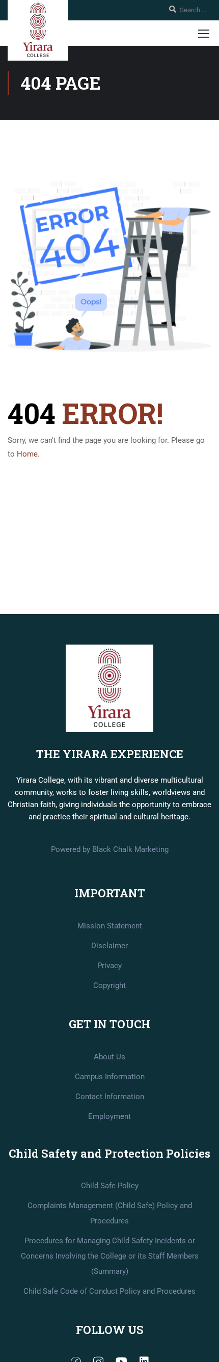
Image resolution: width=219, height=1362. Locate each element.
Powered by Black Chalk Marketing (110, 849)
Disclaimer (109, 945)
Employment (109, 1116)
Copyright (109, 985)
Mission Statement (109, 925)
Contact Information (109, 1096)
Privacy (109, 965)
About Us (109, 1056)
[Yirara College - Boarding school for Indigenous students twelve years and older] (38, 30)
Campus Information (110, 1076)
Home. (28, 454)
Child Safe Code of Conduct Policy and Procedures (109, 1291)
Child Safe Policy (110, 1185)
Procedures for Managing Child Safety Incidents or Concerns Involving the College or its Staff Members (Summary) (110, 1256)
